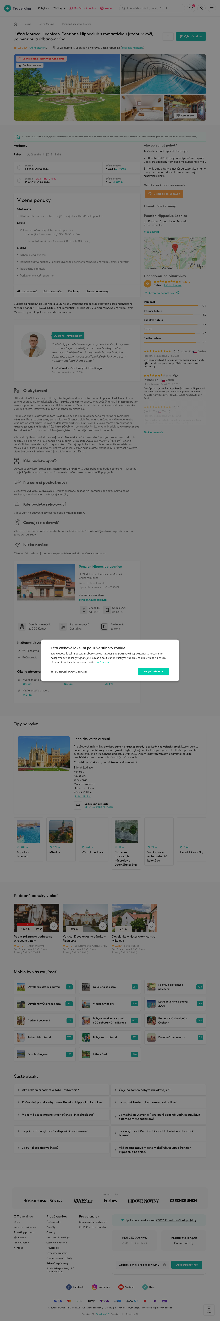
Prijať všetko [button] (153, 671)
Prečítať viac (103, 662)
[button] (69, 671)
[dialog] (110, 660)
